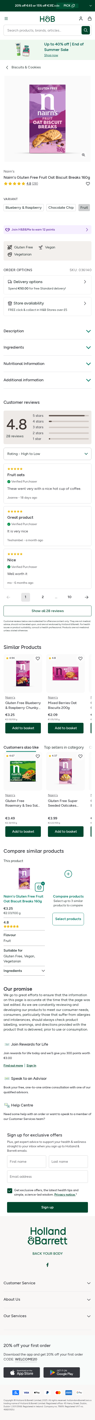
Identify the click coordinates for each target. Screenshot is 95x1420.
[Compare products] (68, 874)
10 (69, 597)
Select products (68, 919)
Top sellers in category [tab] (64, 747)
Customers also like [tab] (21, 747)
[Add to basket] (40, 887)
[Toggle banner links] (90, 6)
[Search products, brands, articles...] (86, 30)
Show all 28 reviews (48, 611)
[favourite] (37, 658)
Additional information (24, 380)
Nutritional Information (24, 363)
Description (14, 331)
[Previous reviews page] (8, 597)
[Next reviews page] (86, 597)
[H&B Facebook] (47, 1265)
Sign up (47, 1207)
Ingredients (14, 347)
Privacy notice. (65, 1194)
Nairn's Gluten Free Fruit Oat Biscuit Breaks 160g (23, 898)
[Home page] (47, 18)
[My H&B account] (80, 18)
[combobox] (43, 30)
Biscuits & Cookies (26, 67)
